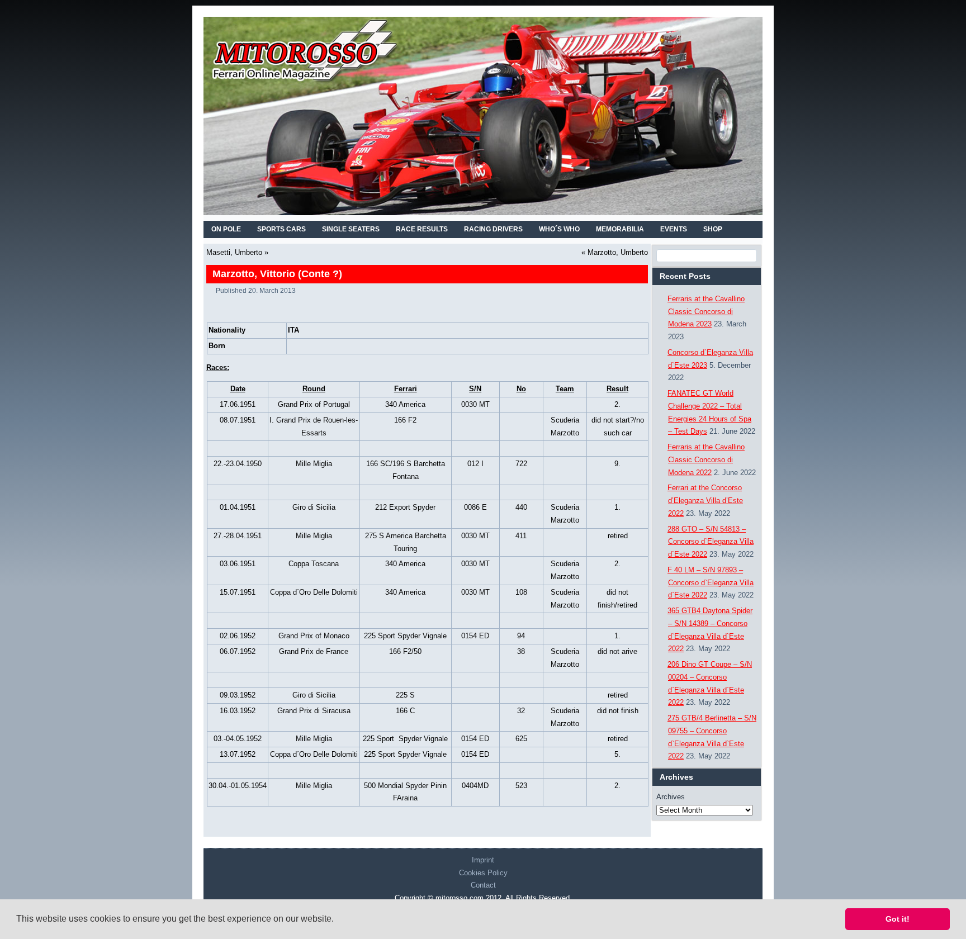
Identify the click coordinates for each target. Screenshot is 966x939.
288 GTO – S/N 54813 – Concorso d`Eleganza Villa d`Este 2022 (710, 542)
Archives (670, 797)
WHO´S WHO (559, 229)
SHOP (712, 229)
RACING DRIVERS (493, 229)
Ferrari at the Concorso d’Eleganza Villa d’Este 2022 (705, 500)
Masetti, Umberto (234, 252)
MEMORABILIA (620, 229)
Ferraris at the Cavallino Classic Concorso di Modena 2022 (706, 460)
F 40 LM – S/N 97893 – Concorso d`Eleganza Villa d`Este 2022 (710, 583)
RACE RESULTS (422, 229)
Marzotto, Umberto (618, 252)
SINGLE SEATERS (351, 229)
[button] (337, 920)
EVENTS (673, 229)
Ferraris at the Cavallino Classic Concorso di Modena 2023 (706, 312)
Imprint (483, 860)
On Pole (226, 229)
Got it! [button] (898, 918)
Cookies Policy (483, 873)
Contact (483, 885)
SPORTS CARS (281, 229)
